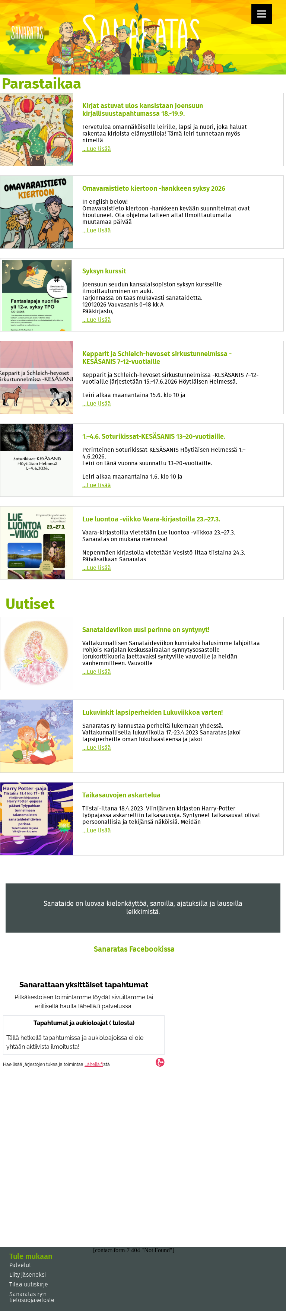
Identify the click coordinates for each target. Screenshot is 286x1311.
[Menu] (261, 14)
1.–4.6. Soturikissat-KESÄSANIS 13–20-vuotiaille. (153, 437)
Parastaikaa (41, 84)
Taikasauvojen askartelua (121, 795)
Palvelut (20, 1265)
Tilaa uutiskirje (28, 1285)
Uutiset (30, 604)
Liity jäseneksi (27, 1275)
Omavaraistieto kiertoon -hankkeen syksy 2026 (153, 188)
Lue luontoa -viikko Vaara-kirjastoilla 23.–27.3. (151, 519)
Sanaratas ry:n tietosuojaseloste (31, 1297)
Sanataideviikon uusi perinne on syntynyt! (145, 630)
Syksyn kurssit (104, 271)
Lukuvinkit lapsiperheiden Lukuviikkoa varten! (152, 713)
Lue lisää (96, 149)
